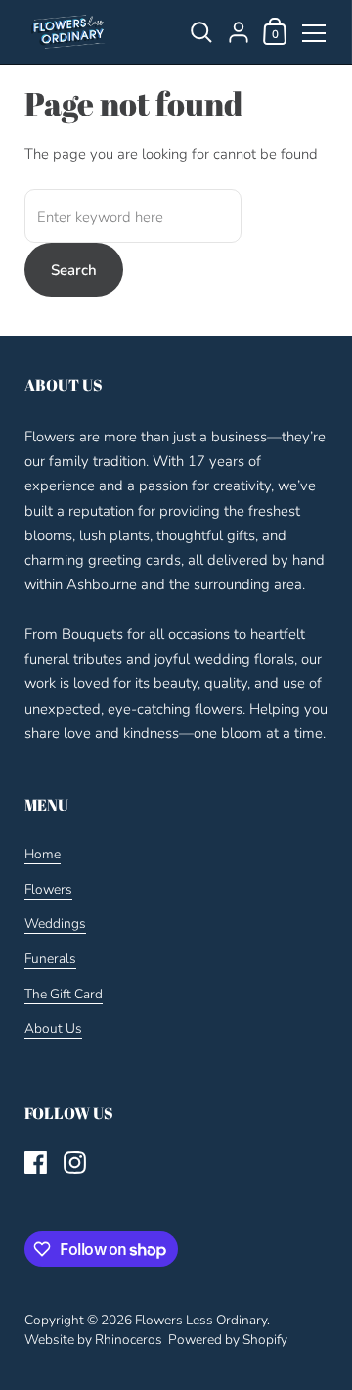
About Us (53, 1028)
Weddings (55, 923)
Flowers (48, 889)
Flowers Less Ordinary (201, 1320)
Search (74, 270)
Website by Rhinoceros (93, 1339)
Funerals (50, 959)
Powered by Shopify (227, 1339)
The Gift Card (63, 994)
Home (42, 854)
